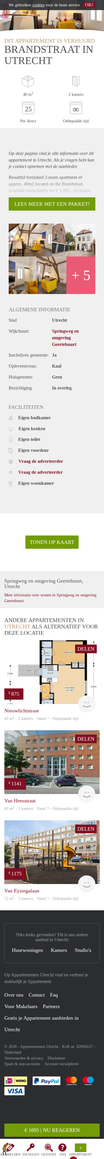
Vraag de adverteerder (40, 461)
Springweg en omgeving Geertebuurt (65, 338)
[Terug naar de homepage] (6, 1150)
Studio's (83, 950)
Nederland (12, 1052)
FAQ (63, 1154)
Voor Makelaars (21, 1006)
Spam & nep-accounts (22, 1064)
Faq (54, 995)
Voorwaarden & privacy (23, 1058)
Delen (85, 649)
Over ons (13, 995)
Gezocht (48, 1154)
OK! (89, 4)
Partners (51, 1006)
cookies (38, 5)
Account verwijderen (61, 1064)
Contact (37, 995)
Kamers (59, 950)
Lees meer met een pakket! (52, 204)
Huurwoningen (27, 950)
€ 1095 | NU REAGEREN (52, 1130)
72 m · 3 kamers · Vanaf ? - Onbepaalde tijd (41, 898)
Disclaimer (56, 1058)
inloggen (31, 1154)
